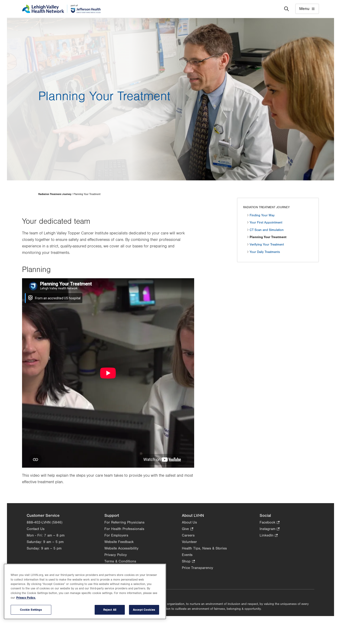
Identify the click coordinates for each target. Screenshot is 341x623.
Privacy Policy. (26, 598)
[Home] (61, 9)
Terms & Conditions (120, 561)
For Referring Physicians (124, 522)
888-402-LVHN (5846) (44, 522)
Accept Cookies (144, 609)
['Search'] (286, 9)
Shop (188, 561)
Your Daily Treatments (265, 252)
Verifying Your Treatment (267, 244)
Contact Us (36, 529)
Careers (188, 535)
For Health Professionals (124, 529)
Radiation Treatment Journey (54, 194)
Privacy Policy (115, 555)
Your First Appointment (266, 222)
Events (187, 555)
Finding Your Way (262, 215)
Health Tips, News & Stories (204, 548)
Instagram (270, 529)
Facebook (270, 522)
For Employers (116, 535)
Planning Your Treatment (268, 237)
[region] (85, 591)
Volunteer (189, 542)
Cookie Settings (31, 609)
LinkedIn (269, 535)
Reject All (109, 609)
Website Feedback (119, 542)
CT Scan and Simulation (267, 230)
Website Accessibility (121, 548)
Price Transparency (197, 568)
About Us (189, 522)
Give (187, 529)
